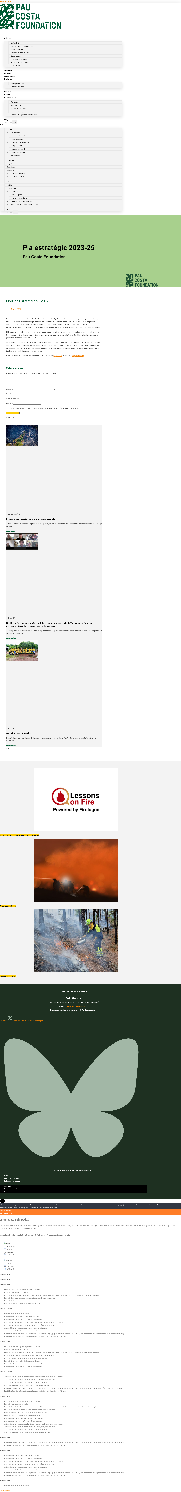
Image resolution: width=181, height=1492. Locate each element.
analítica (9, 1263)
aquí (139, 1205)
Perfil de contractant (89, 1010)
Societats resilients (17, 86)
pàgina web (57, 356)
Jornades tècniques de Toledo (22, 112)
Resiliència (8, 79)
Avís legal (8, 1175)
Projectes (7, 73)
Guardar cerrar (5, 1490)
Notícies (7, 94)
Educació (7, 91)
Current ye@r (11, 417)
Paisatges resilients (17, 84)
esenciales (10, 1252)
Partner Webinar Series (19, 108)
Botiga (6, 120)
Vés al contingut (5, 1)
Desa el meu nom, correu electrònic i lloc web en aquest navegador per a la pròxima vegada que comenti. (43, 408)
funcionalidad (11, 1258)
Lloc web (9, 403)
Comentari (10, 389)
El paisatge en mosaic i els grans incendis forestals (30, 519)
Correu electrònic (12, 398)
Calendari (14, 102)
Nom (8, 394)
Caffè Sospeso (16, 105)
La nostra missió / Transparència (22, 46)
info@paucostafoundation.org (77, 1006)
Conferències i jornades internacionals (24, 115)
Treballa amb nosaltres (19, 59)
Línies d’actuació (17, 49)
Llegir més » (11, 531)
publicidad (10, 1269)
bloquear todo (11, 1246)
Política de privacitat (12, 1181)
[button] (61, 124)
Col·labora (8, 70)
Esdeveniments (10, 97)
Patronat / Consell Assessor (20, 53)
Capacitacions (9, 76)
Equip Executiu (16, 56)
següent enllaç (78, 356)
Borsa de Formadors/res (19, 62)
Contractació (15, 65)
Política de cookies (11, 1178)
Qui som (7, 38)
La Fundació (15, 43)
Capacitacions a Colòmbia (18, 733)
